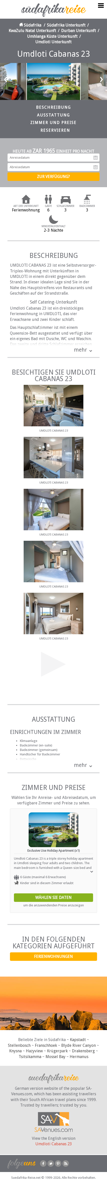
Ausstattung (53, 115)
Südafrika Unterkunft (66, 25)
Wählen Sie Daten (53, 897)
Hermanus (79, 1056)
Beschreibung (53, 107)
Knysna (15, 1051)
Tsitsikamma (30, 1056)
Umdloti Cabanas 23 (53, 1144)
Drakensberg (83, 1051)
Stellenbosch (19, 1045)
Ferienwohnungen (53, 956)
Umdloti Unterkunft (53, 41)
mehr (80, 349)
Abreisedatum (96, 167)
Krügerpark (57, 1051)
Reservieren (55, 130)
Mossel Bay (55, 1056)
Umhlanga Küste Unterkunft (52, 36)
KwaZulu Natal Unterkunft (32, 30)
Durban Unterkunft (78, 30)
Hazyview (34, 1051)
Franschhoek (46, 1045)
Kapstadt (78, 1039)
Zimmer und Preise (53, 122)
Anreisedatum (96, 158)
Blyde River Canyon (78, 1045)
